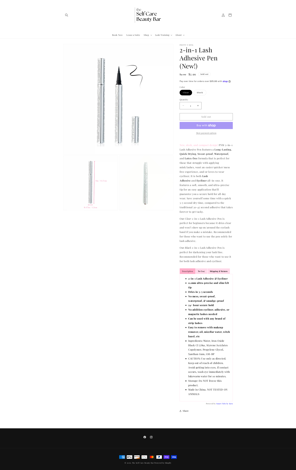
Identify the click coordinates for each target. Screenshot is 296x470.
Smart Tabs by (222, 403)
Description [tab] (187, 271)
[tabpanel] (206, 337)
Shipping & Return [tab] (219, 271)
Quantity (184, 99)
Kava (231, 403)
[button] (66, 15)
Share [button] (186, 410)
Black (201, 93)
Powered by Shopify (162, 463)
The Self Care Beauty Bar (143, 463)
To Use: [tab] (201, 271)
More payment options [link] (206, 133)
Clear (187, 93)
